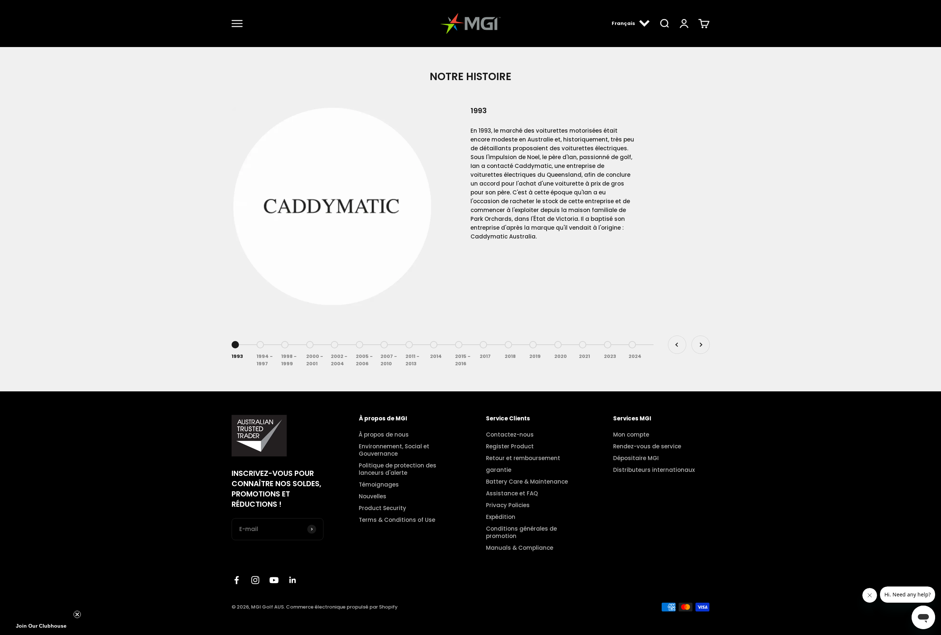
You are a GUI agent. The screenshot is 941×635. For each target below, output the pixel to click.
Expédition (500, 517)
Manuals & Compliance (519, 548)
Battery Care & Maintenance (527, 481)
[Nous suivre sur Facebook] (236, 580)
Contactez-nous (510, 434)
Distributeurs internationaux (654, 470)
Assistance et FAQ (512, 493)
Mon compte (631, 434)
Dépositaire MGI (636, 458)
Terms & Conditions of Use (397, 520)
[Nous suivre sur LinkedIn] (293, 580)
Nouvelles (372, 496)
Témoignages (379, 484)
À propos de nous (384, 434)
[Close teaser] (77, 614)
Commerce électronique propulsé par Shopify (342, 606)
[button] (41, 626)
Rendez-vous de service (647, 446)
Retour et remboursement (523, 458)
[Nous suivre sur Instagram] (255, 580)
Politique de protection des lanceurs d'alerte (397, 469)
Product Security (382, 508)
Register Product (510, 446)
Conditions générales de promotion (521, 532)
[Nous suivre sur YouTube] (274, 580)
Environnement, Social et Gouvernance (394, 450)
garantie (498, 470)
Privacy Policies (508, 505)
